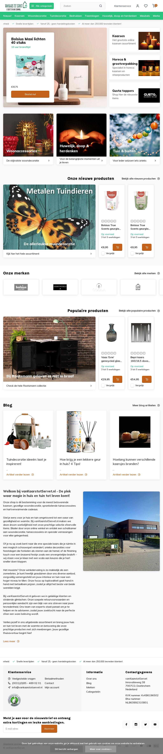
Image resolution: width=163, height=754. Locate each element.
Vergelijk (110, 253)
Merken (157, 15)
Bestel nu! (30, 94)
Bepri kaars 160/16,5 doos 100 (139, 359)
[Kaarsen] (134, 40)
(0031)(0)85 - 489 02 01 (26, 683)
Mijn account (52, 687)
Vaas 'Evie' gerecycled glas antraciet (110, 359)
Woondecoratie (37, 15)
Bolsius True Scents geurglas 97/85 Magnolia (110, 227)
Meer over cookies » (100, 749)
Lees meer (9, 641)
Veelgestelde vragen (23, 678)
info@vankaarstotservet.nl (27, 687)
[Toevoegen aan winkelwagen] (117, 247)
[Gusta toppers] (134, 94)
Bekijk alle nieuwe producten (139, 178)
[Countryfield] (60, 287)
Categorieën (93, 691)
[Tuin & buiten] (134, 139)
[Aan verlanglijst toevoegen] (120, 189)
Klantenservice (122, 5)
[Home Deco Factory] (138, 287)
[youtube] (155, 724)
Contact (49, 683)
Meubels (145, 15)
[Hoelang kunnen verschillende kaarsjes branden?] (135, 431)
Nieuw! (7, 15)
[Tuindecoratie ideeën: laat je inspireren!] (28, 431)
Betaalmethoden (54, 678)
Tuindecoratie (58, 15)
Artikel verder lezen (18, 474)
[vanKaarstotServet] (16, 6)
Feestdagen (92, 15)
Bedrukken (75, 15)
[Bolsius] (21, 287)
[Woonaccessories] (28, 139)
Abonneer (49, 728)
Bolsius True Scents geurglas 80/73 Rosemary (141, 227)
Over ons (91, 678)
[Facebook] (126, 724)
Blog (88, 683)
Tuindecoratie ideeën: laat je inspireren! (26, 462)
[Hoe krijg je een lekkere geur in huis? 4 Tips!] (82, 431)
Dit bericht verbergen (66, 749)
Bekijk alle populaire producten (137, 310)
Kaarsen (20, 15)
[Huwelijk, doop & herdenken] (81, 139)
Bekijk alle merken (145, 273)
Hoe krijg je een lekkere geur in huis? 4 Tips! (80, 462)
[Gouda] (99, 287)
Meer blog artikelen (144, 405)
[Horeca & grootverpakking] (134, 67)
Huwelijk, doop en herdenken (119, 15)
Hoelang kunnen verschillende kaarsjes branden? (134, 462)
